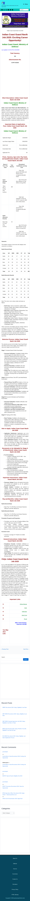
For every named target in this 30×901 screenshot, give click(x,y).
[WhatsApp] (4, 9)
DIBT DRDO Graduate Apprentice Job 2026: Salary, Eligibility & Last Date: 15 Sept (14, 722)
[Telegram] (8, 9)
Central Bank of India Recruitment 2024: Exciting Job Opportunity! (14, 757)
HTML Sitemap (15, 894)
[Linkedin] (10, 9)
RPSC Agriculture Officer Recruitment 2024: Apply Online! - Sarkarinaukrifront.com (13, 794)
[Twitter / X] (6, 9)
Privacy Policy (15, 889)
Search (3, 657)
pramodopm (5, 751)
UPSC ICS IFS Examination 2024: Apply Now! (13, 798)
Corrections (15, 874)
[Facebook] (2, 9)
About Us (15, 858)
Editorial (15, 863)
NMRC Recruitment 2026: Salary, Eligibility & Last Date (15, 707)
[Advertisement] (15, 80)
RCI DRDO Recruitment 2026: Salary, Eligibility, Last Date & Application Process (14, 736)
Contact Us (15, 879)
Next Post (26, 649)
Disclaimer (15, 884)
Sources (15, 868)
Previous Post (4, 649)
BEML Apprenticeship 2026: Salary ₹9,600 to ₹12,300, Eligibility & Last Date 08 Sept (14, 729)
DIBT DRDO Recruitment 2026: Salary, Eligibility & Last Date (15, 714)
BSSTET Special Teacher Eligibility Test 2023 (12, 775)
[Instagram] (12, 9)
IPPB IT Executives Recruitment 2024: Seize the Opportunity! (13, 787)
